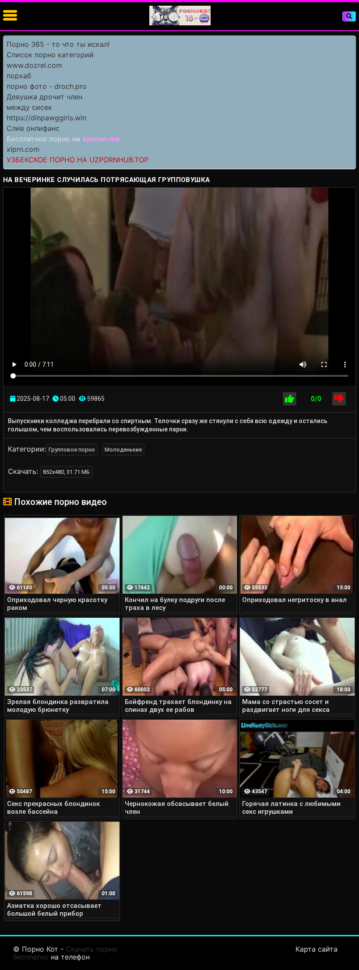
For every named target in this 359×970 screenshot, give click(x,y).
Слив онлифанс (33, 128)
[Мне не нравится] (339, 399)
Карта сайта (317, 949)
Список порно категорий (50, 54)
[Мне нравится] (289, 399)
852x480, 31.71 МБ (66, 472)
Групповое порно (72, 449)
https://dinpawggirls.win (46, 117)
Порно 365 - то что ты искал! (58, 44)
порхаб (19, 75)
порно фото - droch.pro (47, 86)
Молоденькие (123, 449)
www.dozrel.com (34, 65)
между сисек (29, 107)
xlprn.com (23, 149)
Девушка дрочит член (44, 96)
